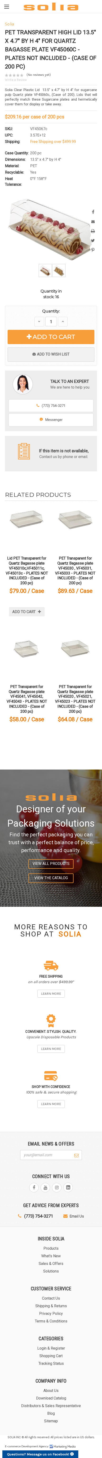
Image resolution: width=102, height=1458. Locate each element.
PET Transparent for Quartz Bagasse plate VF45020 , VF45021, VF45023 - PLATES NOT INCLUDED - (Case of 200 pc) (75, 699)
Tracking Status (51, 1363)
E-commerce (13, 1446)
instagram (56, 1187)
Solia (70, 934)
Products (51, 1248)
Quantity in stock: (51, 294)
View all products (51, 863)
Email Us (77, 1216)
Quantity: (51, 311)
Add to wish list (53, 354)
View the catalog (51, 878)
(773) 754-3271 (53, 406)
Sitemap (51, 1421)
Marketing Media (63, 1446)
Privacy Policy (51, 1313)
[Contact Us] (24, 451)
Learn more (51, 994)
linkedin (68, 1187)
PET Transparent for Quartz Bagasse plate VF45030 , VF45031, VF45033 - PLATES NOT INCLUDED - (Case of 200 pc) (75, 570)
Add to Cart (54, 336)
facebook (34, 1187)
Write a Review (16, 80)
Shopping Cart (51, 1356)
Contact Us (51, 1298)
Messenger (54, 420)
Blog (51, 1413)
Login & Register (51, 1348)
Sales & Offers (51, 1263)
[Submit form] (76, 1155)
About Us (51, 1390)
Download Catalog (51, 1398)
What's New (51, 1256)
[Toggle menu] (6, 6)
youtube (45, 1187)
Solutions (51, 1271)
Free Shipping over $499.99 (53, 141)
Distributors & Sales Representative (51, 1406)
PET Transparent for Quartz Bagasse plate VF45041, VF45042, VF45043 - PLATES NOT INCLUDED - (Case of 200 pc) (27, 699)
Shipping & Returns (51, 1306)
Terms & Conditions (51, 1321)
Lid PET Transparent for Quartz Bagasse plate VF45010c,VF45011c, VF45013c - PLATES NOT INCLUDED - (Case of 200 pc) (27, 570)
